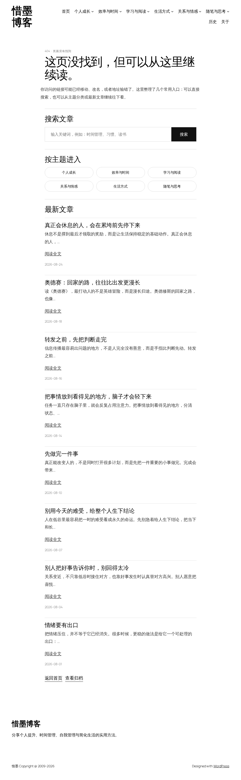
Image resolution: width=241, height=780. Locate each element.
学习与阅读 (172, 172)
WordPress (221, 766)
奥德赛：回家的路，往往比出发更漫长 (92, 282)
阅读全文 (53, 253)
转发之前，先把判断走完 (76, 339)
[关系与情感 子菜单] (200, 11)
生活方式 (120, 186)
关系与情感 (69, 186)
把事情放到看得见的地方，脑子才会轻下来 (98, 396)
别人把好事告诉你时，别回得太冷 (87, 567)
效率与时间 (120, 172)
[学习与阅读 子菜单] (148, 11)
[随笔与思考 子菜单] (228, 11)
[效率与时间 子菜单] (120, 11)
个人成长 (69, 172)
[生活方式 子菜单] (172, 11)
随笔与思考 (172, 186)
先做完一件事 (61, 453)
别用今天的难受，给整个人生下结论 (90, 510)
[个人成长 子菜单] (92, 11)
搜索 (184, 134)
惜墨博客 (22, 16)
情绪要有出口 (61, 625)
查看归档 (74, 678)
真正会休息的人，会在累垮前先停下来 (92, 225)
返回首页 (54, 678)
